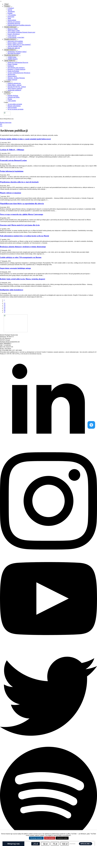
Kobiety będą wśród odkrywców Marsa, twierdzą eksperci (22, 279)
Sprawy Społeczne (10, 60)
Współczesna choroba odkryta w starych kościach (19, 182)
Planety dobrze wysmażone (10, 193)
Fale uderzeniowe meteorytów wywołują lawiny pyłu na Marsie (24, 236)
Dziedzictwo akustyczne (11, 55)
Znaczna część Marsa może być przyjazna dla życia (20, 225)
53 (4, 305)
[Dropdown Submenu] (12, 92)
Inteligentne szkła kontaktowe (11, 290)
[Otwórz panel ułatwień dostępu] (91, 425)
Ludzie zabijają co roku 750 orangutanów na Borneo (20, 257)
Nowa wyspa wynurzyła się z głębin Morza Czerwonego (21, 214)
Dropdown (7, 92)
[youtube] (48, 646)
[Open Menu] (1, 1)
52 (4, 303)
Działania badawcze (10, 50)
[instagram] (48, 549)
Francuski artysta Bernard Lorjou (13, 160)
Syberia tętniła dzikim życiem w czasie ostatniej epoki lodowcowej (25, 139)
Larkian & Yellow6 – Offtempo (12, 150)
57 (4, 312)
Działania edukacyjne (10, 27)
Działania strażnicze (10, 39)
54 (4, 307)
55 (4, 308)
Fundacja (7, 6)
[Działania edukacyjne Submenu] (18, 27)
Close (6, 4)
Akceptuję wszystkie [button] (36, 838)
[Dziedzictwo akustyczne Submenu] (20, 55)
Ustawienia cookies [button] (62, 838)
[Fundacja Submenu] (11, 6)
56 (4, 310)
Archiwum (7, 81)
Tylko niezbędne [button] (49, 838)
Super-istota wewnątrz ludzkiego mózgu (15, 268)
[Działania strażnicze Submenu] (17, 39)
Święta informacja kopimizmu (11, 171)
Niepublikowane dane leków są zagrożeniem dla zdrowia (22, 204)
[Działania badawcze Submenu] (17, 50)
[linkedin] (48, 451)
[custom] (48, 744)
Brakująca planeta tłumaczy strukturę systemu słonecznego (23, 247)
